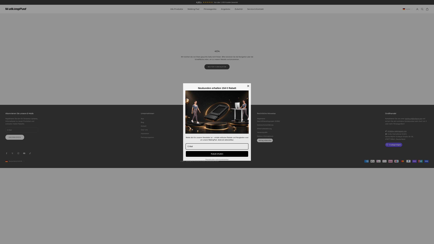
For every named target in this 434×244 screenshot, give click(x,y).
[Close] (248, 86)
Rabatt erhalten (217, 154)
